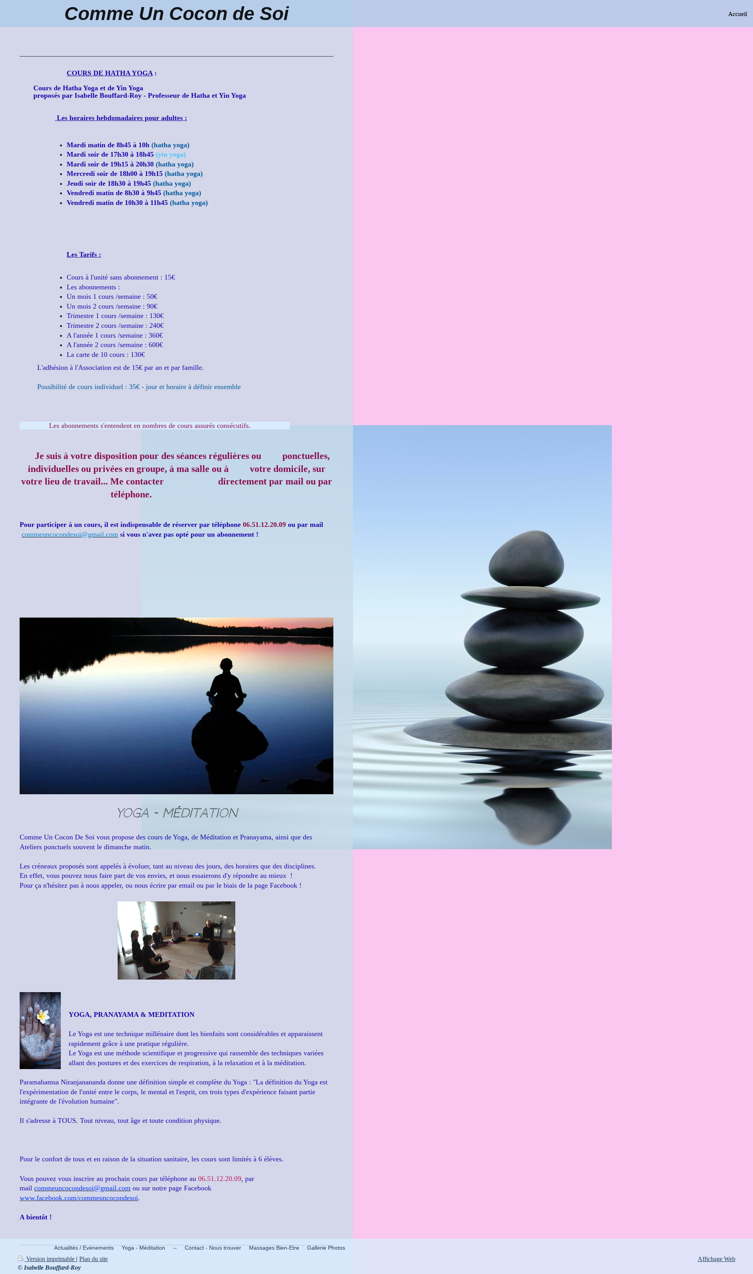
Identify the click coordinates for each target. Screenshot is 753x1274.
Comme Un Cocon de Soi (176, 13)
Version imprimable (50, 1259)
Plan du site (93, 1259)
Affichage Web (716, 1259)
